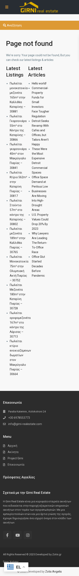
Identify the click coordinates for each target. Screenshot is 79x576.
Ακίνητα (13, 452)
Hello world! (39, 83)
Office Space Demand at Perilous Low (40, 182)
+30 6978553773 (19, 417)
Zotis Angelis (53, 571)
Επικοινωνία (16, 464)
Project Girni (15, 458)
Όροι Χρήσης (11, 561)
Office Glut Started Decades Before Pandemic (38, 266)
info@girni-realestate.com (25, 424)
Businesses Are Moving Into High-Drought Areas (39, 200)
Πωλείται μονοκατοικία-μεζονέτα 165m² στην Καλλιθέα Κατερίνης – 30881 (19, 97)
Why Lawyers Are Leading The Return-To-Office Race (40, 243)
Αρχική (12, 445)
